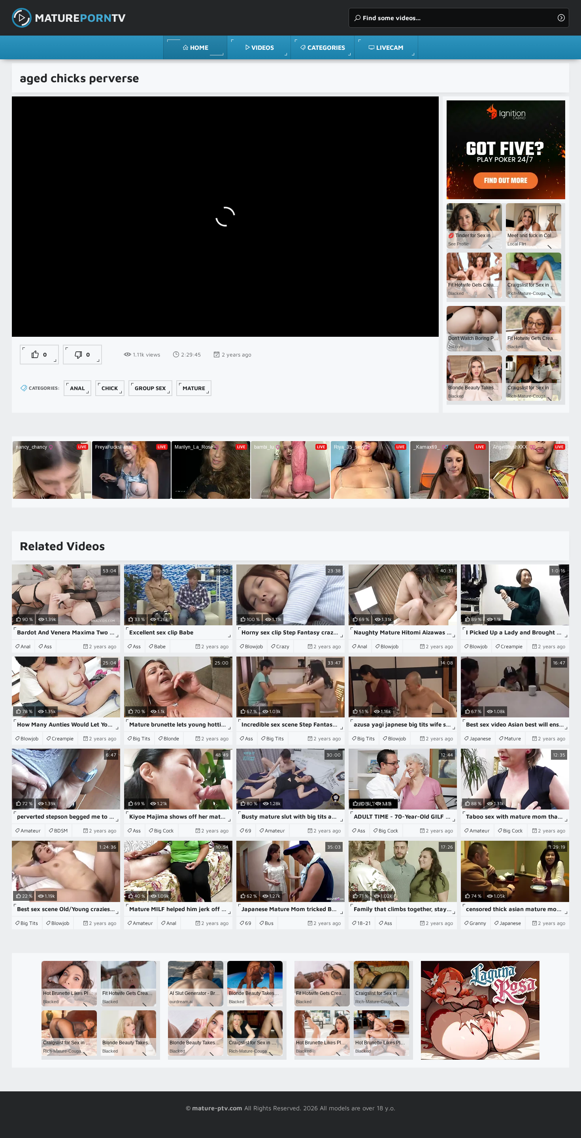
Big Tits (141, 738)
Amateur (31, 830)
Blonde (171, 738)
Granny (478, 923)
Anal (77, 388)
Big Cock (164, 830)
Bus (269, 923)
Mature (194, 388)
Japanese (480, 738)
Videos (262, 47)
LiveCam (390, 47)
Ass (48, 646)
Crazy (282, 646)
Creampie (512, 646)
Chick (110, 388)
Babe (160, 646)
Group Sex (150, 388)
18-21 (364, 923)
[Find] (561, 18)
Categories (326, 47)
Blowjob (254, 646)
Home (199, 47)
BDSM (61, 830)
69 (248, 830)
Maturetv (80, 17)
